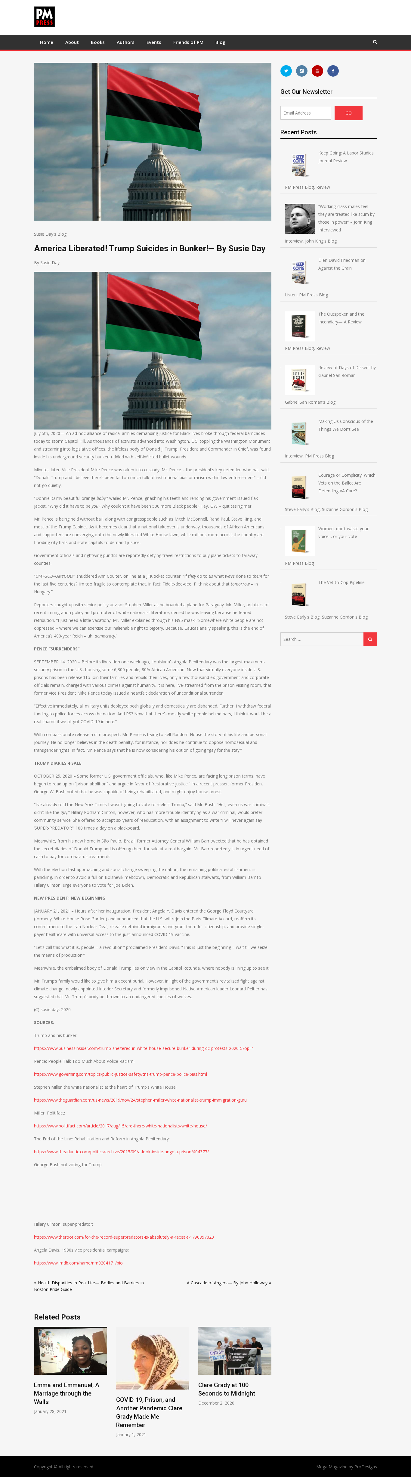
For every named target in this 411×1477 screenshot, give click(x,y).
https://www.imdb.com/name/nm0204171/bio (78, 1263)
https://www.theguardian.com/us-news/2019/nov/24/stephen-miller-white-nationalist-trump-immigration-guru (140, 1100)
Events (154, 42)
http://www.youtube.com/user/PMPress (317, 71)
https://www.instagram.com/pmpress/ (301, 71)
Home (46, 42)
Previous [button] (38, 1385)
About (72, 42)
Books (98, 42)
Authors (125, 42)
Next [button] (267, 1385)
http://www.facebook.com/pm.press (333, 71)
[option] (70, 1370)
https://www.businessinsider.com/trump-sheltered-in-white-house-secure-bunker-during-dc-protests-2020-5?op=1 (144, 1048)
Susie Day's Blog (50, 234)
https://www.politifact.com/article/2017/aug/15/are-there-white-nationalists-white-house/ (120, 1126)
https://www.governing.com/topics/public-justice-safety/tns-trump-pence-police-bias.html (120, 1074)
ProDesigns (365, 1466)
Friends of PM (188, 42)
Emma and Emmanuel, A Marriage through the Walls (66, 1393)
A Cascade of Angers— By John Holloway (227, 1283)
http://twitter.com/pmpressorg (286, 71)
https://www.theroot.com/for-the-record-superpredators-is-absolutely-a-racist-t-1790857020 (124, 1237)
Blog (220, 42)
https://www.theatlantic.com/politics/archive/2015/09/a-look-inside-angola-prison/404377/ (121, 1151)
